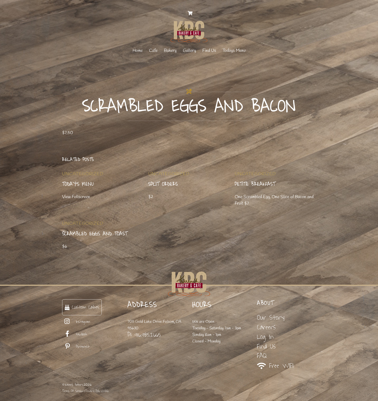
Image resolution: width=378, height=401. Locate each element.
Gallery (189, 51)
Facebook (80, 334)
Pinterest (81, 346)
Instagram (82, 322)
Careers (266, 327)
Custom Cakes (84, 307)
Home (138, 51)
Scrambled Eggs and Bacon (189, 106)
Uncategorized (82, 174)
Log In (265, 337)
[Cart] (190, 13)
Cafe (153, 51)
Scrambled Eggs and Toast (95, 233)
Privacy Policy (93, 391)
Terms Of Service (72, 391)
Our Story (270, 317)
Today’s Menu (78, 184)
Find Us (209, 51)
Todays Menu (234, 51)
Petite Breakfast (255, 184)
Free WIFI (280, 366)
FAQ (262, 356)
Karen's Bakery (74, 384)
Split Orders (163, 184)
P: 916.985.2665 (144, 334)
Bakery (170, 51)
